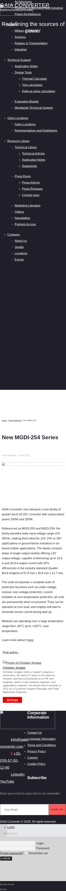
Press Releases (15, 420)
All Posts (12, 699)
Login (11, 827)
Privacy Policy (36, 751)
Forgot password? (11, 853)
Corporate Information (41, 738)
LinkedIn (18, 774)
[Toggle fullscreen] (5, 884)
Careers (32, 757)
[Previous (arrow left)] (1, 889)
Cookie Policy (36, 763)
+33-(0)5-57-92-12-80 (10, 761)
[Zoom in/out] (1, 884)
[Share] (8, 884)
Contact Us (34, 732)
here (31, 640)
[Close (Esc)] (12, 884)
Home (4, 420)
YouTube (7, 781)
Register (12, 833)
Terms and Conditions (41, 745)
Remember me (38, 853)
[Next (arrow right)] (5, 889)
